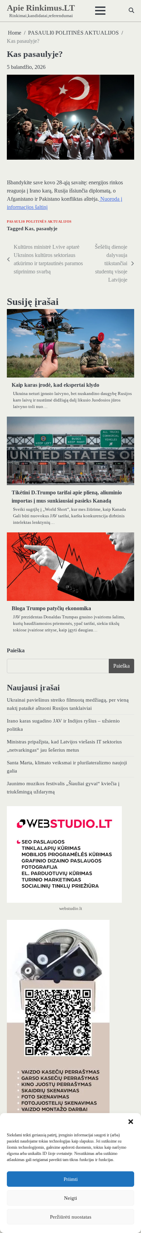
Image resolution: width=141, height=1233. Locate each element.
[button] (130, 1121)
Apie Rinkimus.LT (41, 7)
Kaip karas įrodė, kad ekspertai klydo (55, 385)
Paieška (16, 650)
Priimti (71, 1179)
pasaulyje (46, 228)
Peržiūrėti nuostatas (70, 1217)
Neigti (70, 1198)
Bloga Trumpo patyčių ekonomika (51, 608)
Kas (29, 228)
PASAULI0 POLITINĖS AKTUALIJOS (39, 221)
